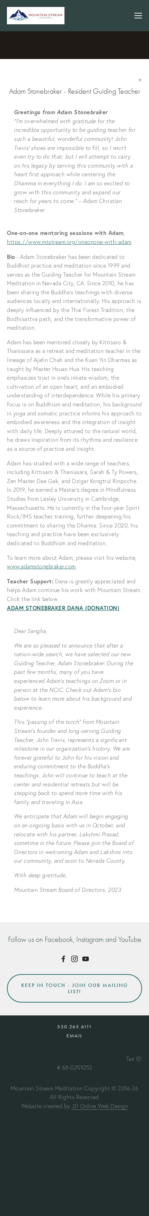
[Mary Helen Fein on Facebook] (63, 958)
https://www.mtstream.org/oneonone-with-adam (69, 241)
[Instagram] (74, 958)
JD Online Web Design (100, 1106)
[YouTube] (85, 958)
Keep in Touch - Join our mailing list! (74, 988)
